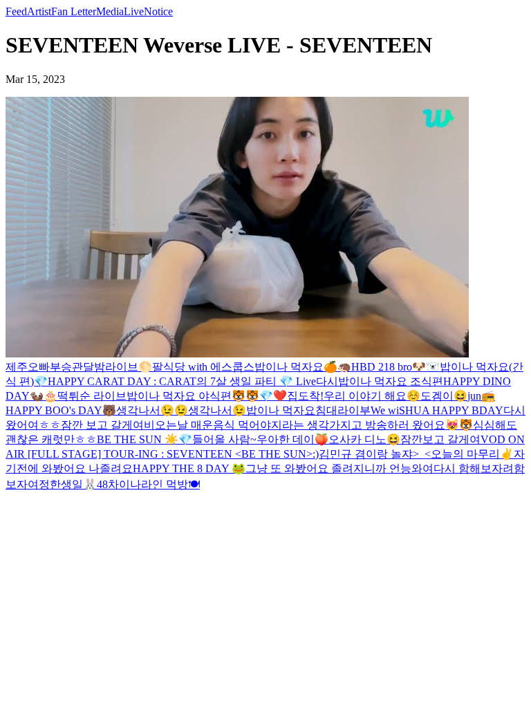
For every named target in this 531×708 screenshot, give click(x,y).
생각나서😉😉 (152, 410)
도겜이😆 (443, 396)
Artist (39, 11)
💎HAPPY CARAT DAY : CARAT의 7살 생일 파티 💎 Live (175, 381)
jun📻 (481, 396)
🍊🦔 (337, 367)
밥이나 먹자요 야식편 (179, 396)
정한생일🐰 (68, 484)
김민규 (337, 454)
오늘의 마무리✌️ (472, 454)
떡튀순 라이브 (92, 396)
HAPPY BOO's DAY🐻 (61, 410)
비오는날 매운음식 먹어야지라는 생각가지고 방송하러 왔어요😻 (301, 425)
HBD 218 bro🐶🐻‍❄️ (395, 367)
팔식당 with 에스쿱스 (203, 367)
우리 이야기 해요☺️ (372, 396)
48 (102, 484)
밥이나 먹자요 (289, 367)
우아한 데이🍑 (292, 439)
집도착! (305, 396)
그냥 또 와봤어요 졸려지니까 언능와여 (339, 468)
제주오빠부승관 (44, 367)
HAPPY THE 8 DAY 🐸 (189, 468)
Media (110, 11)
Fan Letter (73, 11)
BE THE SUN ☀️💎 (144, 439)
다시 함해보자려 (474, 468)
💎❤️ (273, 396)
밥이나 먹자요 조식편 (390, 381)
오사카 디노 (357, 439)
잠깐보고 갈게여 (440, 439)
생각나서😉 (217, 410)
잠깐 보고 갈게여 (102, 425)
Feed (16, 11)
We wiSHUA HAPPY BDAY (437, 410)
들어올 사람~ (224, 439)
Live (134, 11)
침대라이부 (343, 410)
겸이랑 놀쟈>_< (393, 454)
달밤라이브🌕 (117, 367)
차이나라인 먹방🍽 (154, 484)
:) (316, 454)
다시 (327, 381)
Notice (158, 11)
